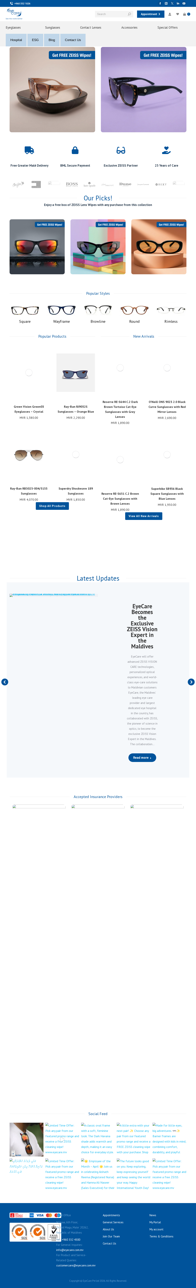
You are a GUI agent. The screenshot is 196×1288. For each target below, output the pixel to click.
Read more (141, 757)
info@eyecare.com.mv (69, 1250)
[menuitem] (19, 27)
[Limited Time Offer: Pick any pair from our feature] (26, 1139)
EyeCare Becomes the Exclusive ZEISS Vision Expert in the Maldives (142, 626)
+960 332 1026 (22, 3)
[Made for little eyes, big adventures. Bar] (169, 1139)
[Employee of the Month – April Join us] (98, 1175)
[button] (43, 396)
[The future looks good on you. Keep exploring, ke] (134, 1175)
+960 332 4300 (71, 1239)
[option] (18, 184)
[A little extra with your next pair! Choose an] (134, 1139)
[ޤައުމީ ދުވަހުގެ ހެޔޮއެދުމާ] (26, 1175)
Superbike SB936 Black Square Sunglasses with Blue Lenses (167, 493)
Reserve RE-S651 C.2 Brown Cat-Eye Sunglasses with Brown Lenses (120, 498)
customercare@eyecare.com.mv (76, 1265)
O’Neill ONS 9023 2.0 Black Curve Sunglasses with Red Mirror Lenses (167, 407)
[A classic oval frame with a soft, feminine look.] (98, 1139)
